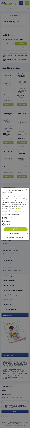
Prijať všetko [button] (15, 229)
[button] (15, 211)
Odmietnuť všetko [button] (15, 233)
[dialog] (15, 214)
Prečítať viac (18, 208)
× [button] (26, 189)
